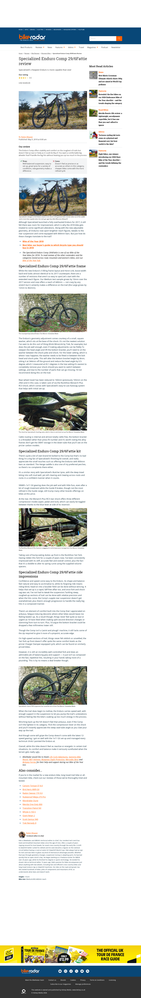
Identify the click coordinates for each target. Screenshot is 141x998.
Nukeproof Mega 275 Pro (34, 797)
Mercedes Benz (72, 759)
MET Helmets (34, 759)
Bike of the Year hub (31, 260)
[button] (53, 199)
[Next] (82, 196)
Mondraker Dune (30, 800)
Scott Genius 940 (30, 819)
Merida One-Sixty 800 (32, 804)
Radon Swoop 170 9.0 (33, 793)
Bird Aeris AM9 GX (31, 789)
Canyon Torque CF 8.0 (33, 785)
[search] (119, 38)
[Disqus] (55, 915)
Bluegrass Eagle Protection (53, 759)
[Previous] (23, 196)
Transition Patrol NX (32, 808)
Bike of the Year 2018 (33, 241)
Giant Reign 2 (29, 815)
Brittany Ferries (29, 762)
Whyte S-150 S (29, 812)
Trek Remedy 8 (29, 823)
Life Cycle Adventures (58, 757)
